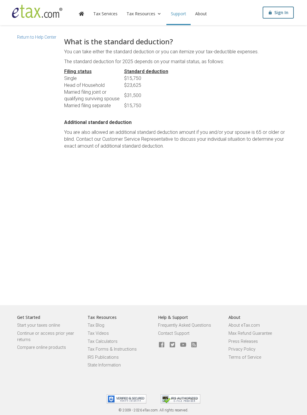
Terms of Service (244, 357)
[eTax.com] (37, 11)
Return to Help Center (36, 37)
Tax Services (105, 13)
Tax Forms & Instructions (112, 349)
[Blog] (194, 345)
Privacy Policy (241, 349)
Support (178, 13)
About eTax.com (244, 325)
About (201, 13)
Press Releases (243, 341)
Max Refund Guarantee (250, 333)
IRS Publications (103, 357)
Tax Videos (98, 333)
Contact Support (173, 333)
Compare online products (41, 347)
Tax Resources (141, 13)
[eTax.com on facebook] (161, 345)
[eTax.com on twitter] (172, 345)
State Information (104, 365)
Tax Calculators (103, 341)
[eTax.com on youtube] (183, 345)
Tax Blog (96, 325)
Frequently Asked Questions (184, 325)
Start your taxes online (38, 325)
